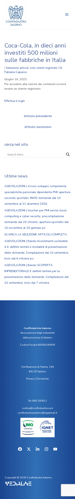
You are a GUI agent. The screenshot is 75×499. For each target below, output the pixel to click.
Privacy (30, 379)
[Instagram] (46, 449)
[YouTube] (55, 449)
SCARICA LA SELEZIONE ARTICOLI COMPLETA (35, 234)
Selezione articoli (17, 68)
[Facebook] (20, 449)
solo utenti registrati (43, 68)
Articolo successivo (37, 127)
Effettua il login (14, 101)
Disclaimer (42, 379)
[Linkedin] (38, 449)
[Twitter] (29, 449)
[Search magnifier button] (68, 154)
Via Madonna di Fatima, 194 (37, 367)
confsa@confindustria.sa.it (37, 408)
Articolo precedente (38, 116)
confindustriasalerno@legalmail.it (37, 413)
